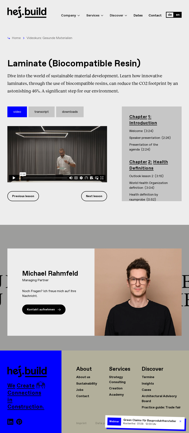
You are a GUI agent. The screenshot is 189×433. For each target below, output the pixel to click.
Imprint (81, 423)
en (178, 15)
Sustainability (86, 383)
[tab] (17, 111)
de (170, 15)
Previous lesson (23, 196)
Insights (148, 383)
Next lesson (94, 196)
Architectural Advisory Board (159, 398)
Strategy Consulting (117, 379)
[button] (70, 12)
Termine (148, 377)
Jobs (79, 390)
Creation (116, 388)
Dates (138, 15)
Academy (116, 395)
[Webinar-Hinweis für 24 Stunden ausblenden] (180, 421)
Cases (146, 390)
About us (83, 377)
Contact (155, 15)
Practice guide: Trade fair (161, 407)
